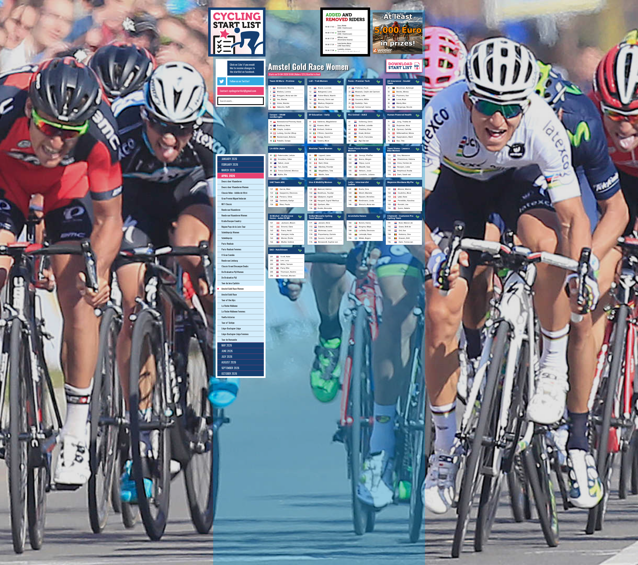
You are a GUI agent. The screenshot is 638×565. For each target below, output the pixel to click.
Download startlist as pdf (403, 67)
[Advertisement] (293, 33)
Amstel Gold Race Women (308, 66)
